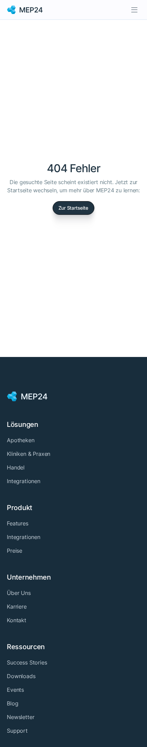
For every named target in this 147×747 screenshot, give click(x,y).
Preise (14, 550)
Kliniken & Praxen (28, 453)
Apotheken (21, 440)
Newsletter (20, 717)
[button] (134, 9)
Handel (16, 467)
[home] (25, 10)
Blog (12, 703)
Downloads (21, 676)
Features (17, 523)
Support (17, 730)
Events (15, 689)
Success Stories (27, 662)
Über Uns (19, 592)
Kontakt (16, 620)
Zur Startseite (73, 208)
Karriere (17, 606)
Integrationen (23, 481)
